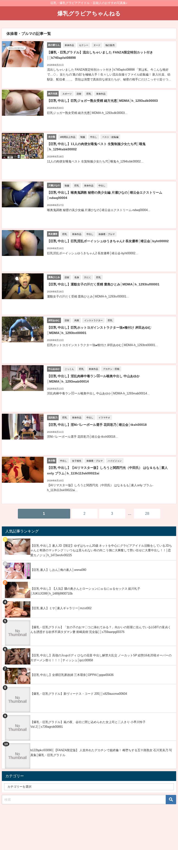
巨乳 (88, 94)
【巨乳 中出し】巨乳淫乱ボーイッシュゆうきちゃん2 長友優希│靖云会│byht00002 (108, 241)
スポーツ (67, 94)
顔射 (79, 94)
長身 (76, 277)
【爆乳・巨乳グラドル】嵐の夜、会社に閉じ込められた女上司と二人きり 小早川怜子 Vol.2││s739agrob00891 (88, 724)
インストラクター (93, 320)
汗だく (87, 277)
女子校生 (76, 461)
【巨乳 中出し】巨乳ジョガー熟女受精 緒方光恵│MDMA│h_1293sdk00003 (102, 100)
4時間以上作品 (67, 137)
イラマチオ (104, 417)
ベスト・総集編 (110, 137)
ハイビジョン (115, 461)
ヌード (96, 45)
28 (147, 513)
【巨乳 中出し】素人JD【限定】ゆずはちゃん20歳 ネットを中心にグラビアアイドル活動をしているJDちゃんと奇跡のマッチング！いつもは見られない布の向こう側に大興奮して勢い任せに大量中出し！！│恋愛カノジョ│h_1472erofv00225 (101, 550)
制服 (82, 137)
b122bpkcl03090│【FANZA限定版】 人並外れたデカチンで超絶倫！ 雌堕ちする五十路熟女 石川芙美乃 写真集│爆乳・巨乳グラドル (101, 753)
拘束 (76, 320)
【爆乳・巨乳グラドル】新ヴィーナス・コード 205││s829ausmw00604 (78, 693)
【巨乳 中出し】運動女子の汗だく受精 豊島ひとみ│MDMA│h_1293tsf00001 (103, 284)
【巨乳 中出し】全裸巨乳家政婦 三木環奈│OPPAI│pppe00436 (72, 674)
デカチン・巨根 (111, 369)
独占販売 (110, 45)
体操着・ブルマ (107, 234)
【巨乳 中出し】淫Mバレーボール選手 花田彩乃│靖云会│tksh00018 (97, 424)
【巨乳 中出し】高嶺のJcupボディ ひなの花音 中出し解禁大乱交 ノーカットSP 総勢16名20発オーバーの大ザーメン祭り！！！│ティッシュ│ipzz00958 (101, 658)
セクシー (83, 45)
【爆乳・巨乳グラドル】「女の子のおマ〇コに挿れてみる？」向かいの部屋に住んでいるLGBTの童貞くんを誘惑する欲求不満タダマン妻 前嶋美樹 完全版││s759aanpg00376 (100, 630)
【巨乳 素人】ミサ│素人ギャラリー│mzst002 (61, 608)
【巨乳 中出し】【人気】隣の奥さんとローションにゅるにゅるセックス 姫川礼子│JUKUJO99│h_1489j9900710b (85, 591)
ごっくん (69, 369)
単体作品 (69, 45)
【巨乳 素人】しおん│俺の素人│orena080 (58, 569)
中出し (93, 137)
